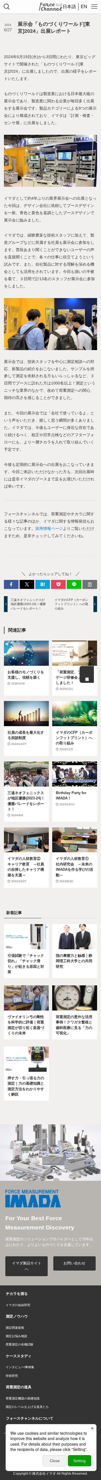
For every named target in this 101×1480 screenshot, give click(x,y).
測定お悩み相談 (16, 1336)
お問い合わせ (74, 1263)
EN (84, 6)
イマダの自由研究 (18, 1305)
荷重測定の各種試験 (19, 1344)
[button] (11, 584)
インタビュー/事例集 (20, 1367)
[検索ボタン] (6, 6)
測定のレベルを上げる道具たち (27, 1406)
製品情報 (87, 674)
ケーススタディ (18, 1356)
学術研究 (12, 1375)
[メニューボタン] (94, 6)
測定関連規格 (15, 1327)
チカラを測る (17, 1294)
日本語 (69, 6)
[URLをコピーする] (89, 584)
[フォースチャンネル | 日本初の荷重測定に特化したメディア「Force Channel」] (50, 6)
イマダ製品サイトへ (26, 1266)
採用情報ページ (49, 528)
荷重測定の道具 (18, 1387)
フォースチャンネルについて (29, 1418)
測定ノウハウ (17, 1316)
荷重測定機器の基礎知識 (23, 1398)
